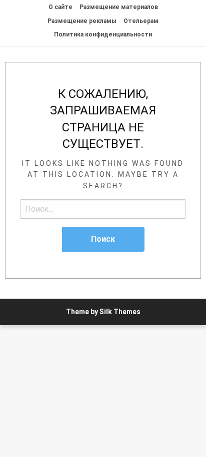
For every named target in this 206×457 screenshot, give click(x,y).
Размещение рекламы (82, 20)
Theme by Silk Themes (103, 312)
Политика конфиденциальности (103, 34)
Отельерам (141, 20)
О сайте (60, 6)
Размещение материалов (119, 6)
